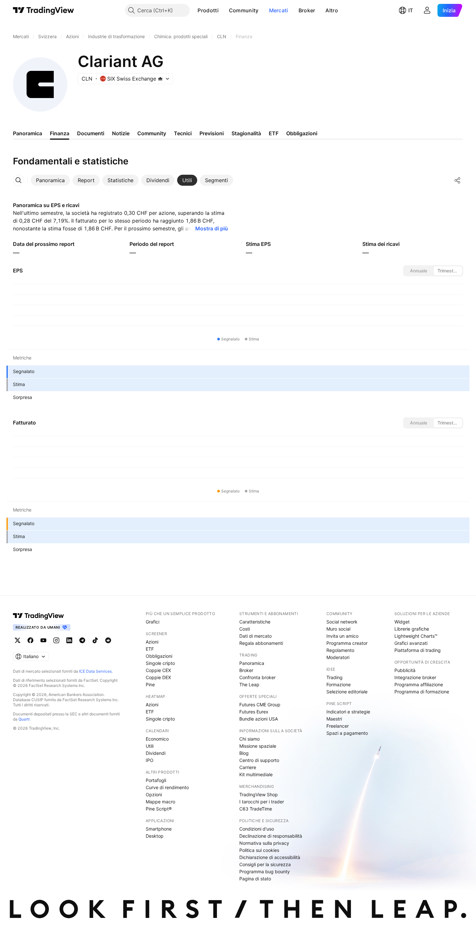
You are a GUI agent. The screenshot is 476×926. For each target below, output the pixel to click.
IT (410, 10)
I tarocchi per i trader (261, 801)
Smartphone (159, 829)
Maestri (334, 719)
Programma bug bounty (264, 871)
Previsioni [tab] (211, 133)
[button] (223, 10)
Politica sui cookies (259, 850)
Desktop (155, 836)
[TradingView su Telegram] (82, 640)
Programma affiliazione (418, 684)
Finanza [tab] (59, 133)
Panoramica (251, 663)
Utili (149, 746)
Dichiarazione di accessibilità (269, 857)
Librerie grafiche (411, 629)
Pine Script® (159, 808)
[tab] (50, 180)
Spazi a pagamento (347, 733)
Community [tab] (151, 133)
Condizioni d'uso (256, 829)
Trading (334, 677)
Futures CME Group (259, 704)
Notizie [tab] (121, 133)
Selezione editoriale (347, 691)
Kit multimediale (256, 774)
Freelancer (337, 726)
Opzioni (154, 794)
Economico (157, 739)
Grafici (152, 621)
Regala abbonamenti (261, 643)
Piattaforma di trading (417, 650)
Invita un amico (342, 636)
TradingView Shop (258, 794)
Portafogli (156, 780)
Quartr (24, 719)
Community (244, 10)
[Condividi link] (457, 180)
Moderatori (337, 657)
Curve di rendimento (167, 787)
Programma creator (347, 643)
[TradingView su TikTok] (95, 640)
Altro (331, 10)
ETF (150, 649)
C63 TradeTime (255, 808)
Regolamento (340, 650)
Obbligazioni (159, 656)
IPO (149, 760)
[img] (160, 79)
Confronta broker (257, 677)
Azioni (152, 642)
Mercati (278, 10)
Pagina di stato (255, 878)
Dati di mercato (255, 636)
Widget (402, 621)
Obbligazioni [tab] (301, 133)
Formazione (338, 684)
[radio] (418, 270)
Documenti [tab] (90, 133)
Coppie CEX (158, 670)
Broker (307, 10)
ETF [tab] (273, 133)
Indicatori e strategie (348, 711)
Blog (244, 753)
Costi (244, 629)
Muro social (338, 629)
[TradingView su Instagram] (56, 640)
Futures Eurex (253, 711)
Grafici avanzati (410, 643)
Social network (341, 621)
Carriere (247, 767)
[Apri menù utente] (427, 10)
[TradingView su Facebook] (30, 640)
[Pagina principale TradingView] (43, 10)
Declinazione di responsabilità (270, 836)
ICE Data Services (95, 671)
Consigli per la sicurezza (265, 864)
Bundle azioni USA (258, 719)
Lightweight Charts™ (415, 636)
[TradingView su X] (17, 640)
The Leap (249, 684)
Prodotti (208, 10)
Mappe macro (160, 801)
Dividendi (155, 753)
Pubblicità (404, 670)
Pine (150, 684)
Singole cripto (160, 663)
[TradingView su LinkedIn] (69, 640)
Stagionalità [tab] (246, 133)
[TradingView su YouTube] (43, 640)
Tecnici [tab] (183, 133)
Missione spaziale (257, 746)
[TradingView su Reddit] (108, 640)
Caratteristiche (254, 621)
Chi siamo (249, 739)
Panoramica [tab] (27, 133)
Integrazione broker (415, 677)
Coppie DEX (158, 677)
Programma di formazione (421, 691)
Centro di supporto (259, 760)
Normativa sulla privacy (264, 843)
